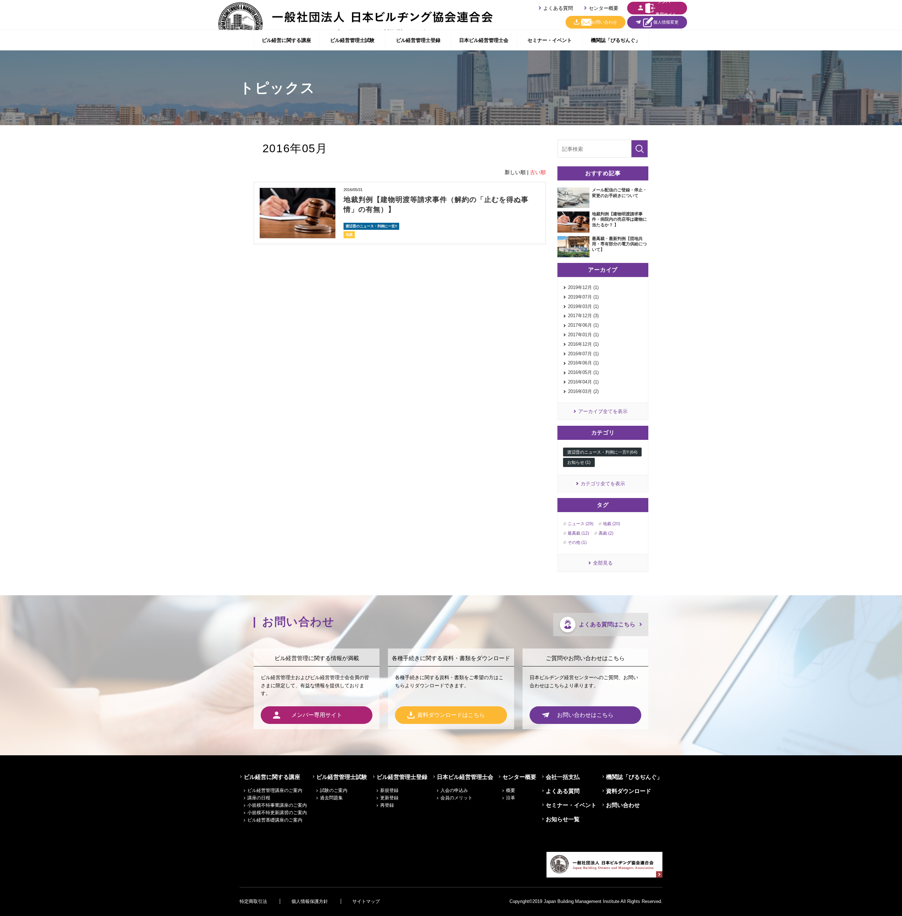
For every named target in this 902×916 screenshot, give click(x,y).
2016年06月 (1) (583, 362)
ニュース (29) (580, 523)
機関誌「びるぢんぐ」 (615, 40)
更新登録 (389, 797)
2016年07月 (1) (583, 353)
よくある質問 (558, 8)
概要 (510, 790)
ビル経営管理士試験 (352, 40)
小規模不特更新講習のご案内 (277, 812)
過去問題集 (331, 797)
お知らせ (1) (579, 462)
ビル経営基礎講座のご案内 (274, 820)
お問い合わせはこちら (585, 715)
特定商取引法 (253, 901)
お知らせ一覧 (563, 819)
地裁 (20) (611, 523)
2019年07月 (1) (583, 297)
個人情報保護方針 (309, 901)
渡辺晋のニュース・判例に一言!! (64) (602, 452)
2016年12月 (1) (583, 344)
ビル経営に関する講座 (286, 40)
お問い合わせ (604, 22)
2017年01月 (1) (583, 334)
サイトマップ (366, 901)
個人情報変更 (666, 22)
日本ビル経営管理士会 (483, 40)
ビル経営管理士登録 (418, 40)
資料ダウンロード (628, 791)
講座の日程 (258, 797)
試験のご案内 (333, 790)
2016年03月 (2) (583, 391)
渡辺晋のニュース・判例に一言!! (371, 226)
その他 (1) (577, 542)
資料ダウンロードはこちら (451, 715)
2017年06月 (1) (583, 325)
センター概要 (603, 8)
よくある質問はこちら (607, 624)
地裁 (349, 234)
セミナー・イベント (549, 40)
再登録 (387, 805)
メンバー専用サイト (665, 8)
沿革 (510, 797)
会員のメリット (456, 797)
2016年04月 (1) (583, 382)
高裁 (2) (606, 533)
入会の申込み (454, 790)
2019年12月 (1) (583, 287)
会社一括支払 (563, 777)
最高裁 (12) (578, 533)
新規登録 (389, 790)
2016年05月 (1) (583, 372)
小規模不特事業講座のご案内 (277, 805)
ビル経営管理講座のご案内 (274, 790)
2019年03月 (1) (583, 306)
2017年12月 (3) (583, 315)
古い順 (538, 172)
